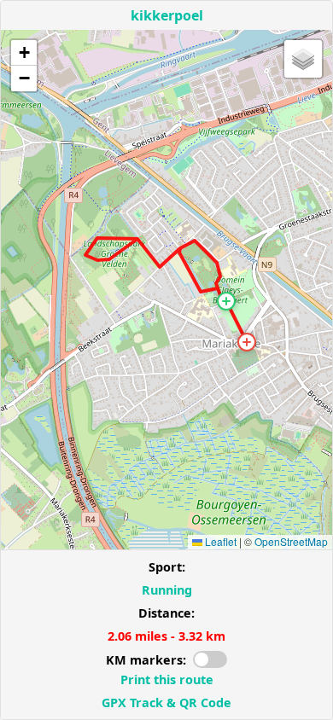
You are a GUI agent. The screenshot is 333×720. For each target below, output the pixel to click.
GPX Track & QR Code (166, 702)
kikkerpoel (167, 15)
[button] (226, 301)
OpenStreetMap (291, 541)
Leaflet (219, 541)
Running (167, 590)
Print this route (166, 679)
